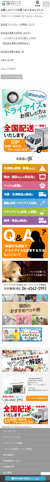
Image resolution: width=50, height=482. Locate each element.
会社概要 (7, 472)
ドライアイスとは (11, 437)
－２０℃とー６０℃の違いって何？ (20, 38)
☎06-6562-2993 (25, 478)
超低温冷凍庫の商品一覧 (12, 52)
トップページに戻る (12, 77)
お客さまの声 (7, 60)
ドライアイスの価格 (13, 443)
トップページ (9, 431)
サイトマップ (7, 427)
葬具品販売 (8, 455)
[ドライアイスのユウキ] (10, 2)
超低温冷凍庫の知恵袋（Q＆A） (16, 33)
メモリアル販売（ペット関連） (18, 449)
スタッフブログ (8, 68)
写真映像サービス (11, 461)
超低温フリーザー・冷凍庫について (18, 24)
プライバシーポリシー (22, 427)
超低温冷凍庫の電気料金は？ (17, 43)
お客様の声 (8, 467)
